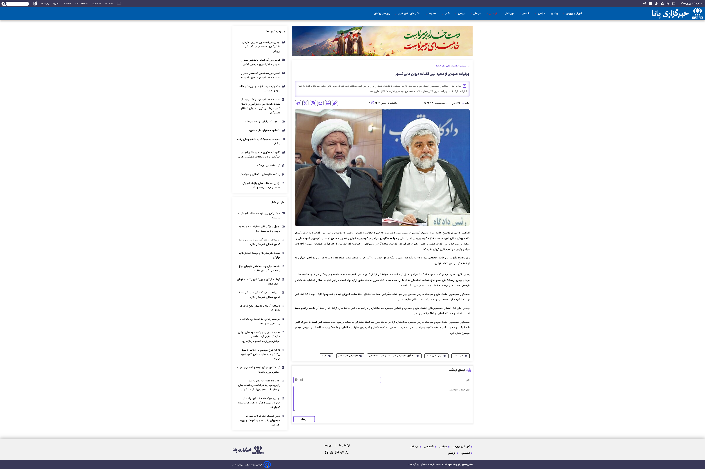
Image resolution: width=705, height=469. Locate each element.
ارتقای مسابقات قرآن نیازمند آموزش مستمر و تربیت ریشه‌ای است (261, 185)
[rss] (668, 3)
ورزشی (461, 14)
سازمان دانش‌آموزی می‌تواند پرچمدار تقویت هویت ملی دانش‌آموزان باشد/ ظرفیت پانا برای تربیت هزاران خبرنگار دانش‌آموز (260, 106)
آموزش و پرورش (574, 14)
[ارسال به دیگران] (320, 103)
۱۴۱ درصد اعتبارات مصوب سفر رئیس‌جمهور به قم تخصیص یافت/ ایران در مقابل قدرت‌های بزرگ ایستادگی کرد (259, 385)
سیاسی (542, 14)
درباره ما (328, 445)
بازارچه (56, 3)
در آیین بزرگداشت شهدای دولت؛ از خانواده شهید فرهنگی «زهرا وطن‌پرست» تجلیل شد (259, 403)
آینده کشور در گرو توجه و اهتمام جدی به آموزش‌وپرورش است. (258, 369)
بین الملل (509, 14)
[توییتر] (305, 103)
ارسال (304, 419)
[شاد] (662, 3)
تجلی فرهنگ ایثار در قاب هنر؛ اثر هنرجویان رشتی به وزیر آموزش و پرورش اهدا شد (259, 420)
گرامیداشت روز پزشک (268, 166)
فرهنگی (477, 14)
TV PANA (66, 3)
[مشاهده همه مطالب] (674, 4)
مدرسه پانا (96, 3)
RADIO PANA (81, 3)
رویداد (46, 3)
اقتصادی (526, 14)
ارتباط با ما (344, 445)
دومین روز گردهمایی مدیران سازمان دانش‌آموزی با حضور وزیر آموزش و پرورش (261, 46)
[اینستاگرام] (650, 3)
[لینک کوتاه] (335, 103)
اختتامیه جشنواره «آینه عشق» (264, 130)
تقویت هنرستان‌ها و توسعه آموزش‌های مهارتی (259, 255)
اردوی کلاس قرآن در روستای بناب (262, 121)
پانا (455, 464)
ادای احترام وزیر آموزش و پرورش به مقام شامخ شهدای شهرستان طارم (258, 242)
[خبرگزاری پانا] (654, 14)
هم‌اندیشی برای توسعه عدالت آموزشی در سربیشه (258, 215)
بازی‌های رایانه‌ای (382, 14)
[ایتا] (656, 3)
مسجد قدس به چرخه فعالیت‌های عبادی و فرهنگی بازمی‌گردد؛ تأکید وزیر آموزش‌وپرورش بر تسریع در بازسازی (259, 336)
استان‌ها (433, 14)
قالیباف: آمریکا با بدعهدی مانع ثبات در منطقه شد (260, 308)
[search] (5, 4)
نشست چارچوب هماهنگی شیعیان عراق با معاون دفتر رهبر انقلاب (259, 268)
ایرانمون (554, 14)
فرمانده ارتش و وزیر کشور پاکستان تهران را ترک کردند (258, 281)
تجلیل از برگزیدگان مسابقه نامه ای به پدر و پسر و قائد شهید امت (259, 228)
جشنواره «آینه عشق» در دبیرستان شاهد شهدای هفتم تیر (259, 88)
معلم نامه (109, 3)
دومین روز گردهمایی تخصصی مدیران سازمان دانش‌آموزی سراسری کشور (260, 62)
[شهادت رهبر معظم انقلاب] (382, 41)
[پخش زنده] (119, 4)
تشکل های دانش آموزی (409, 14)
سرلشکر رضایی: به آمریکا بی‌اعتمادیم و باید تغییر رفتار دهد (260, 321)
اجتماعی (493, 14)
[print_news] (328, 103)
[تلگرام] (644, 3)
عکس (447, 14)
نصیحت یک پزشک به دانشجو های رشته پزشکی (258, 141)
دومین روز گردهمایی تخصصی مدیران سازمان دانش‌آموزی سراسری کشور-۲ (260, 75)
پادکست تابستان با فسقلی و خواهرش (260, 174)
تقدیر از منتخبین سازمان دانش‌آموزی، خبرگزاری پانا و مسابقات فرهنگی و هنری (259, 154)
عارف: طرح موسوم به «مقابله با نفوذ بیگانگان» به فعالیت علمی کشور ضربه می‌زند (260, 354)
